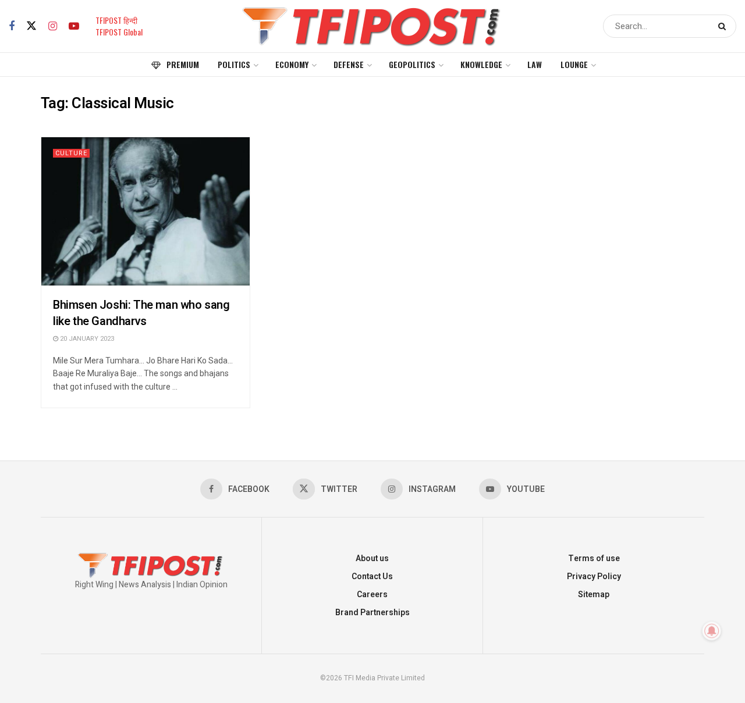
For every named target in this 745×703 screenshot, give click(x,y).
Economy (291, 64)
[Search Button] (724, 26)
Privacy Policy (594, 576)
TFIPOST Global (119, 32)
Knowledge (481, 64)
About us (372, 558)
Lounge (574, 64)
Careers (372, 594)
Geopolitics (412, 64)
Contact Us (372, 576)
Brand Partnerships (372, 612)
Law (534, 64)
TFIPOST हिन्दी (116, 20)
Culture (71, 153)
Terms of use (594, 558)
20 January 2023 (86, 339)
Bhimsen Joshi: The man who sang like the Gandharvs (141, 313)
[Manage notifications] (712, 631)
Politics (234, 64)
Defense (349, 64)
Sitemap (593, 594)
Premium (182, 64)
